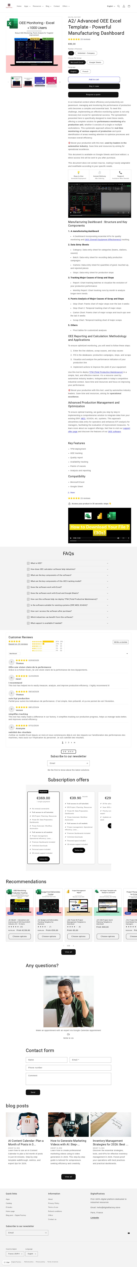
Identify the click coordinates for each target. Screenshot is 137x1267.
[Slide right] (60, 82)
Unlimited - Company (86, 53)
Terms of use (53, 1207)
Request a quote (93, 95)
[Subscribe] (87, 763)
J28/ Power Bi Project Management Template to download (76, 922)
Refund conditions (55, 1211)
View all (68, 952)
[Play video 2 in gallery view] (51, 82)
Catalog (9, 1203)
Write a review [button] (120, 642)
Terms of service (52, 1262)
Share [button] (72, 492)
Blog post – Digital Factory (16, 1215)
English (74, 71)
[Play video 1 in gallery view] (40, 82)
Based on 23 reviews (18, 644)
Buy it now (94, 86)
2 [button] (65, 742)
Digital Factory (16, 1262)
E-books (9, 1207)
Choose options (20, 936)
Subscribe (43, 859)
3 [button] (68, 742)
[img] (22, 660)
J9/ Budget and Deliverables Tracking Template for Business (48, 922)
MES (83, 418)
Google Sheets (95, 62)
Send (33, 1092)
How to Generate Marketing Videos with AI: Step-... (68, 1142)
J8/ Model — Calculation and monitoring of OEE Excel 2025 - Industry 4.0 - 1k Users (19, 922)
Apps (8, 1199)
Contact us (52, 1219)
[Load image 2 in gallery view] (28, 82)
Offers (50, 1215)
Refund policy (29, 1262)
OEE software (114, 432)
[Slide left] (8, 82)
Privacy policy (40, 1262)
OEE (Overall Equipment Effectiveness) (103, 240)
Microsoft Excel (77, 62)
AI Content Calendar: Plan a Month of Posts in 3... (26, 1142)
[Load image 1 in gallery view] (16, 82)
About (50, 1199)
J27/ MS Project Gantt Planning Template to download (104, 922)
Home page (10, 1211)
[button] (27, 6)
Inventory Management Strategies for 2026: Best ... (110, 1142)
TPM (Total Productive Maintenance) (106, 372)
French (85, 71)
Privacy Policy (53, 1203)
